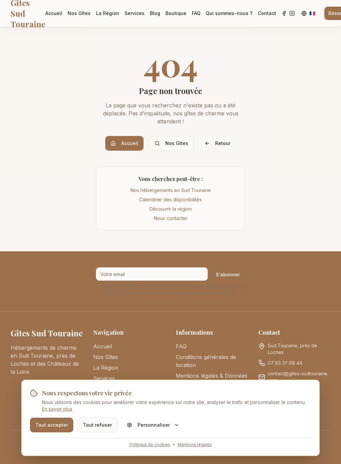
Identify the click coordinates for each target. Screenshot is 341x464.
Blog (155, 13)
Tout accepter (51, 425)
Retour (222, 143)
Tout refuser (97, 425)
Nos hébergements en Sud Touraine (171, 190)
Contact (267, 13)
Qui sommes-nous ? (229, 13)
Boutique (176, 13)
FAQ (196, 13)
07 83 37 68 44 (285, 363)
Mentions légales (195, 444)
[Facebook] (284, 13)
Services (135, 13)
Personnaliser (154, 425)
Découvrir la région (171, 209)
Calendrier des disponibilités (170, 199)
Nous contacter (170, 218)
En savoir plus (57, 409)
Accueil (53, 13)
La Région (107, 13)
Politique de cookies (150, 444)
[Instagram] (292, 13)
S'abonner (228, 274)
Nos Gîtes (79, 13)
